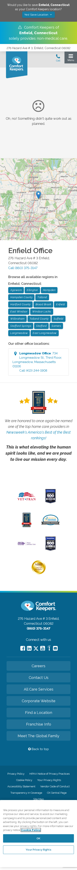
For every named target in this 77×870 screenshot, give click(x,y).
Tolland (42, 297)
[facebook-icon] (22, 648)
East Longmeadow (45, 333)
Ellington (32, 290)
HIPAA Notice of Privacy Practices (49, 773)
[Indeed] (49, 649)
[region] (38, 833)
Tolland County (39, 318)
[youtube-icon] (42, 648)
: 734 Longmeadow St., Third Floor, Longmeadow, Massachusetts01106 (37, 362)
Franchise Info (38, 724)
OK (38, 838)
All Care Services (38, 689)
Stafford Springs (20, 325)
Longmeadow (19, 333)
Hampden (49, 290)
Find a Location (38, 712)
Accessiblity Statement (21, 786)
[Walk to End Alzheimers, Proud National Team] (26, 545)
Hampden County (21, 297)
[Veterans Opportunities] (26, 501)
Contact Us (38, 677)
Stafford (41, 325)
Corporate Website (38, 701)
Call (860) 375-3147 (22, 268)
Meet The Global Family (38, 736)
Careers (38, 666)
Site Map (38, 799)
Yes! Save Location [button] (36, 14)
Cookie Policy (24, 780)
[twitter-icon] (35, 649)
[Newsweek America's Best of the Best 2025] (27, 526)
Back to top (40, 749)
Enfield (60, 304)
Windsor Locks (41, 311)
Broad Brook (43, 304)
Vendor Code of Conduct (55, 786)
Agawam (16, 290)
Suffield (58, 318)
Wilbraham (17, 318)
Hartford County (20, 304)
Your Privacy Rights (49, 780)
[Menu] (70, 59)
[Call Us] (58, 59)
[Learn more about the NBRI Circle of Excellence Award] (38, 573)
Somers (56, 325)
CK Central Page (57, 792)
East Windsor (18, 311)
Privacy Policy (15, 773)
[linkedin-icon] (29, 648)
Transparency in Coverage (26, 792)
